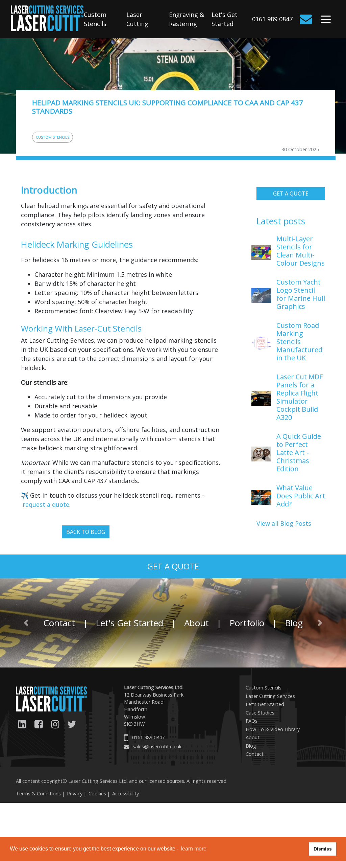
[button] (26, 622)
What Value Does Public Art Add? (300, 495)
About (196, 623)
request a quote (46, 504)
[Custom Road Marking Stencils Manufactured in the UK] (261, 342)
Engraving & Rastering (186, 19)
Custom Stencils (95, 19)
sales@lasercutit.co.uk (157, 746)
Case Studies (260, 712)
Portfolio (246, 623)
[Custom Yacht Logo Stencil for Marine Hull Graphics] (261, 295)
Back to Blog (85, 532)
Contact (59, 623)
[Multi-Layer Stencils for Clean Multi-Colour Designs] (261, 252)
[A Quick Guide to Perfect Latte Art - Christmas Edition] (261, 453)
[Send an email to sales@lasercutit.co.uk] (307, 19)
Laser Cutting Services (270, 696)
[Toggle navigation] (325, 20)
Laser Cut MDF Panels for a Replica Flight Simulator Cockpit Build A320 (299, 397)
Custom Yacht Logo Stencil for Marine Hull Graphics (300, 294)
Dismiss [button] (323, 849)
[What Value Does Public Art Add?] (261, 497)
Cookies (97, 793)
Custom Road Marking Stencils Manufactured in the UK (299, 341)
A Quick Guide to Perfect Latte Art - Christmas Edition (298, 452)
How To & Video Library (273, 729)
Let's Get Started (225, 19)
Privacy (74, 793)
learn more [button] (193, 849)
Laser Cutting (137, 19)
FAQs (251, 721)
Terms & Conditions (38, 793)
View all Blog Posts (283, 523)
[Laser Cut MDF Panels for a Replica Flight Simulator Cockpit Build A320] (261, 398)
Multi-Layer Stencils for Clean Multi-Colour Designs (300, 251)
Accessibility (125, 793)
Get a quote (290, 193)
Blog (251, 746)
